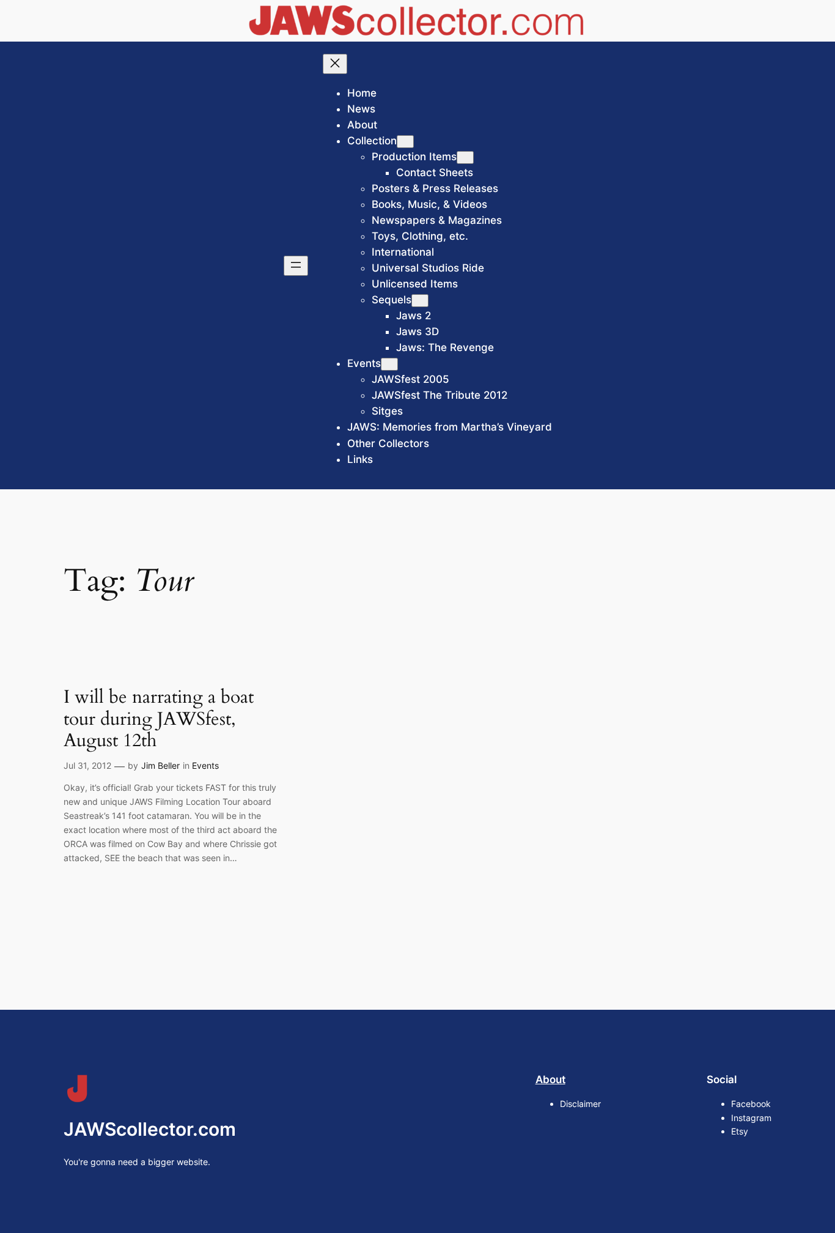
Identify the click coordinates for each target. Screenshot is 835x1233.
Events (205, 765)
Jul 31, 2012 (87, 765)
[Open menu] (296, 266)
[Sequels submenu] (420, 300)
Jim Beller (160, 765)
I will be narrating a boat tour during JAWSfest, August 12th (159, 719)
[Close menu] (335, 64)
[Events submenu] (389, 364)
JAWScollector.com (150, 1129)
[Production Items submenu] (465, 157)
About (550, 1079)
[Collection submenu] (405, 141)
